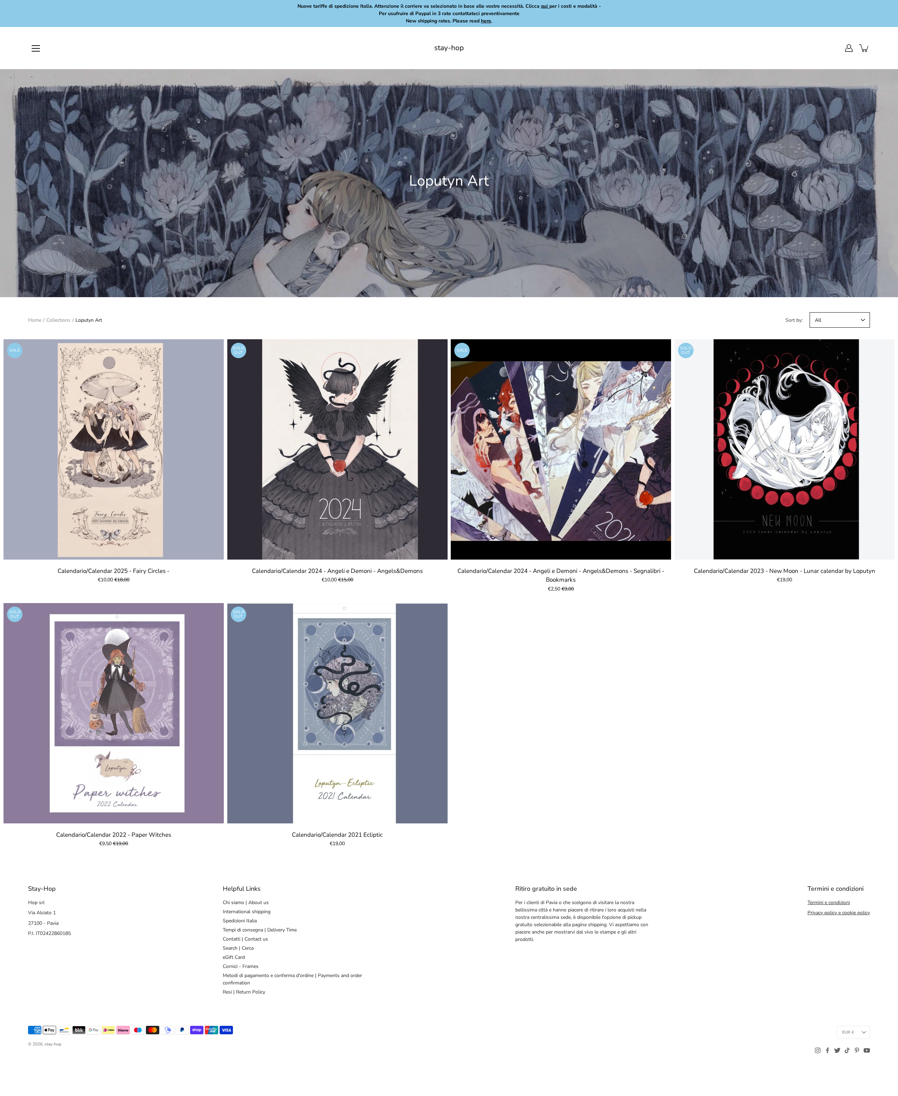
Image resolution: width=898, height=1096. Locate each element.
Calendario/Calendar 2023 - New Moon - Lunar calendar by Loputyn (784, 571)
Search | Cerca (238, 948)
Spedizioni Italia (240, 920)
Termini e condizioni (828, 902)
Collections (58, 320)
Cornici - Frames (241, 966)
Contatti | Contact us (245, 939)
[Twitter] (837, 1050)
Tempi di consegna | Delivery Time (260, 930)
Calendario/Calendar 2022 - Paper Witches (113, 834)
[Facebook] (827, 1050)
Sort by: (794, 320)
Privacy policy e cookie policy (838, 912)
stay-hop (449, 48)
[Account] (849, 48)
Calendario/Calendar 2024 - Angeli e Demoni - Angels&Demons (337, 571)
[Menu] (35, 48)
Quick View (113, 449)
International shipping (246, 911)
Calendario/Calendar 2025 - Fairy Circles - (113, 571)
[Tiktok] (847, 1050)
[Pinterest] (857, 1050)
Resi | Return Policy (244, 992)
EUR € (848, 1032)
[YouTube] (867, 1050)
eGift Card (234, 957)
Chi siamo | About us (246, 902)
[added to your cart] (864, 48)
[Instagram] (818, 1050)
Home (34, 320)
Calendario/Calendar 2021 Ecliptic (337, 834)
